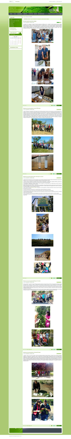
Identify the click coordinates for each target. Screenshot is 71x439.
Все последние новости (13, 29)
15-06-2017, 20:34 (32, 109)
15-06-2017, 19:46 (32, 353)
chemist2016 (27, 22)
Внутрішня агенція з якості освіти (14, 20)
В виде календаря (20, 33)
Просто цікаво (12, 26)
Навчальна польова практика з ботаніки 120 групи (31, 352)
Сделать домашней (59, 1)
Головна (11, 19)
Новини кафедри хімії (29, 349)
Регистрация (17, 1)
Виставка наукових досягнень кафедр (29, 21)
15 (15, 41)
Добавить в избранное (52, 1)
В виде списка (18, 33)
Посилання (11, 23)
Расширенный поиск (13, 28)
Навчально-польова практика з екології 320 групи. (32, 108)
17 (18, 41)
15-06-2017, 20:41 (32, 22)
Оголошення (12, 24)
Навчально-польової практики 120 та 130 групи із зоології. (33, 176)
